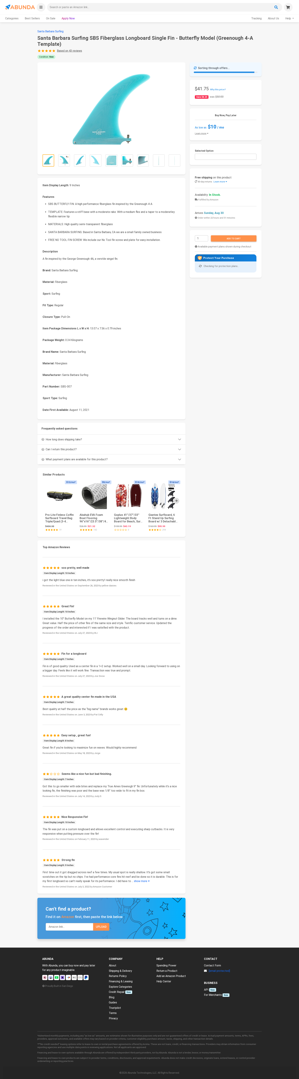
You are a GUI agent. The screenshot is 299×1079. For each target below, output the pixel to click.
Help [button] (288, 18)
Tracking (256, 18)
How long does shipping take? (64, 439)
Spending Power (166, 965)
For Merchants (213, 995)
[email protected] (219, 970)
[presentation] (176, 500)
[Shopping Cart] (288, 7)
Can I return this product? (61, 449)
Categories (12, 18)
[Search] (276, 7)
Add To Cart (234, 238)
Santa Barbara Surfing (50, 31)
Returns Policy (118, 976)
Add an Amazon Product (171, 976)
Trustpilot (115, 1007)
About (112, 965)
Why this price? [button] (218, 89)
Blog (111, 997)
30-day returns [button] (211, 181)
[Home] (20, 7)
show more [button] (141, 881)
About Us (273, 18)
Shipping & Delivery (120, 970)
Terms (113, 1013)
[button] (41, 7)
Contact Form (212, 965)
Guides (113, 1002)
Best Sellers (32, 18)
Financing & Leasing (121, 981)
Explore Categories (120, 986)
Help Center (163, 981)
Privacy (113, 1018)
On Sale (50, 18)
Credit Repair (117, 992)
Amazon (67, 917)
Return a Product (166, 970)
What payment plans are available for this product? (77, 459)
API (206, 989)
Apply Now (68, 18)
